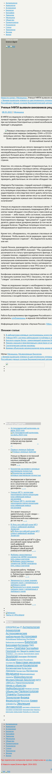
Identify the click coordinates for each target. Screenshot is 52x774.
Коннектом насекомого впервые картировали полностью (25, 470)
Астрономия (11, 8)
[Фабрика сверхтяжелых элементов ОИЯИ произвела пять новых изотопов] (26, 566)
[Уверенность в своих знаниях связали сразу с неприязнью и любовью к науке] (26, 591)
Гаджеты (10, 648)
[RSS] (12, 47)
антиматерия (17, 710)
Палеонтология (12, 23)
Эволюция (23, 703)
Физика (9, 32)
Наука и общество (16, 685)
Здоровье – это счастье (14, 654)
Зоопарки (22, 656)
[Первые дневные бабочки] (23, 452)
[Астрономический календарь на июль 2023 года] (26, 435)
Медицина (10, 18)
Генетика (19, 648)
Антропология (11, 3)
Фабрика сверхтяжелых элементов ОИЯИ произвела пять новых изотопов (24, 557)
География (10, 13)
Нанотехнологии (25, 682)
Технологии (10, 30)
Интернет (32, 656)
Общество (10, 20)
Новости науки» (8, 98)
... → (18, 465)
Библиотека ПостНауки (26, 639)
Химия (8, 35)
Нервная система (32, 689)
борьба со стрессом (31, 712)
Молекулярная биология (29, 354)
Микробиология (23, 676)
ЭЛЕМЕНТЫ (11, 704)
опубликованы (18, 318)
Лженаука (10, 15)
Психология (10, 25)
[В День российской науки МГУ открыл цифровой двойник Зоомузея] (26, 536)
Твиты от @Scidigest (15, 615)
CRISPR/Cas (12, 627)
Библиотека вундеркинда (15, 642)
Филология (24, 701)
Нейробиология (15, 688)
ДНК (18, 651)
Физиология (13, 700)
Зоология (12, 656)
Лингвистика (21, 671)
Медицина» (22, 98)
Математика (32, 671)
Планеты (11, 694)
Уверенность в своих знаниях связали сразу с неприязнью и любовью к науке (24, 582)
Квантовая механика (28, 662)
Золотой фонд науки (31, 654)
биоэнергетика (28, 710)
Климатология (14, 665)
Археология (10, 6)
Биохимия (12, 645)
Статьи (8, 27)
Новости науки (12, 40)
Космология (30, 665)
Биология (10, 10)
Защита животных (30, 651)
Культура (27, 668)
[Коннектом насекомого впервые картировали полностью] (26, 475)
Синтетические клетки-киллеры (20, 346)
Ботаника (23, 645)
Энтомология (14, 706)
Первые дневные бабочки (22, 450)
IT (21, 627)
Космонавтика (13, 668)
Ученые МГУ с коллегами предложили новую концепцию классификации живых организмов (24, 495)
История (11, 659)
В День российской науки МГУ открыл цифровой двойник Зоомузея (24, 527)
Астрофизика (11, 639)
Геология (11, 651)
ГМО (31, 645)
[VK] (8, 47)
